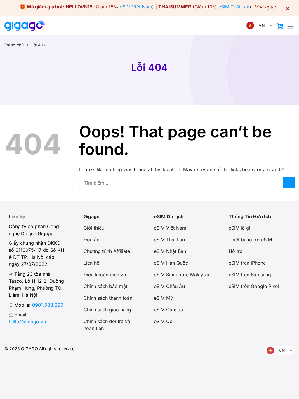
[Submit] (289, 182)
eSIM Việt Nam (136, 7)
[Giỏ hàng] (280, 26)
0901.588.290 (47, 305)
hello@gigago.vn (27, 322)
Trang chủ (14, 44)
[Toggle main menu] (290, 26)
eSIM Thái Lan (233, 7)
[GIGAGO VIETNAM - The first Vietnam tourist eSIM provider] (27, 25)
